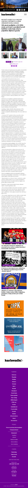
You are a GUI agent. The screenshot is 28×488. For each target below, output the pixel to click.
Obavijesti (14, 390)
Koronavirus (14, 420)
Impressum (14, 454)
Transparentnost (14, 429)
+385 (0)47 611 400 (14, 464)
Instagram (14, 471)
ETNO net (14, 402)
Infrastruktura (14, 416)
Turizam (14, 384)
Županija (14, 377)
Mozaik (14, 388)
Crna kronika (14, 409)
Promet (14, 411)
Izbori (14, 418)
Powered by (14, 484)
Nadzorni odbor (14, 439)
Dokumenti (14, 433)
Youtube (14, 475)
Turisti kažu (14, 393)
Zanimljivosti (14, 406)
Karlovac (8, 61)
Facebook (14, 468)
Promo (14, 404)
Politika (14, 379)
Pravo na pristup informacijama (14, 427)
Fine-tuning (14, 397)
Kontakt (14, 456)
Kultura (14, 381)
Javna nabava (14, 441)
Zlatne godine (14, 395)
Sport (14, 386)
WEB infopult (14, 400)
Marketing (14, 452)
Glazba (14, 413)
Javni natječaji (14, 444)
